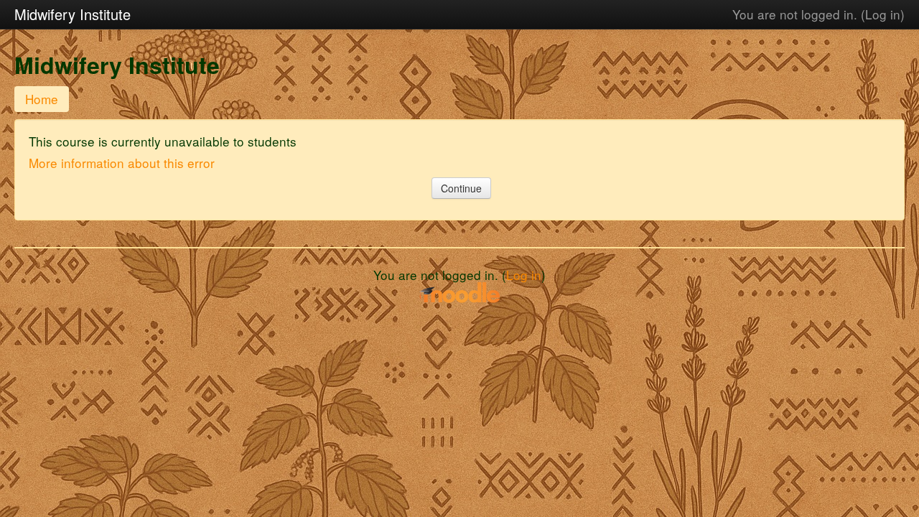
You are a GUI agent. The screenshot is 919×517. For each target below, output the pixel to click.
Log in (882, 14)
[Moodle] (459, 291)
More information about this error (122, 163)
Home (41, 99)
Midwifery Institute (72, 14)
